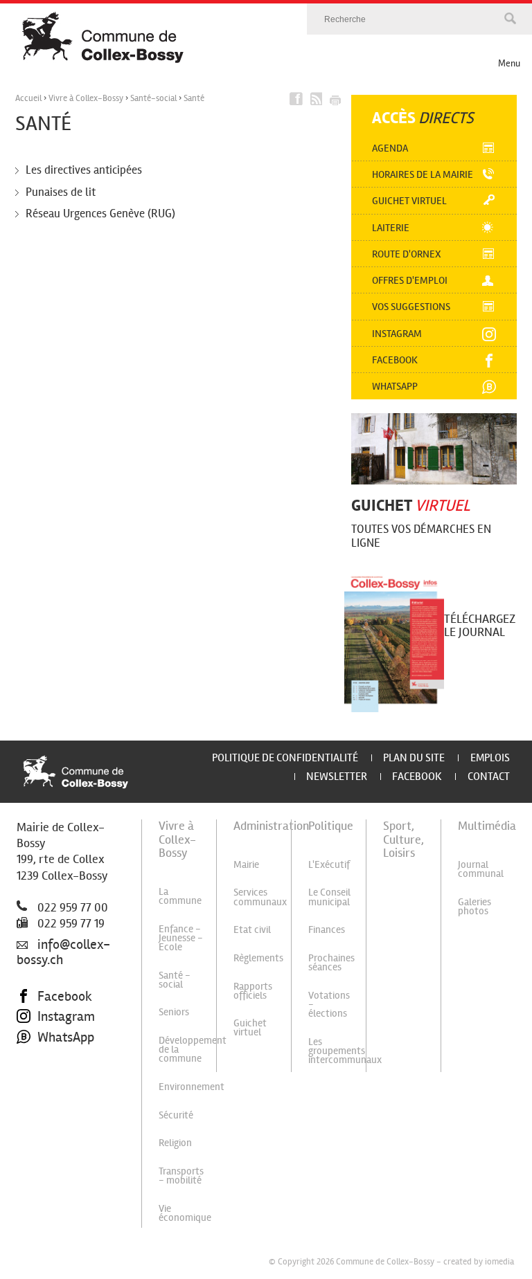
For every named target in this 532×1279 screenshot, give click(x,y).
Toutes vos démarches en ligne (421, 536)
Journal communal (481, 869)
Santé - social (174, 979)
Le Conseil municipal (329, 896)
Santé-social (153, 98)
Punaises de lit (61, 192)
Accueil (28, 98)
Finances (326, 929)
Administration (271, 825)
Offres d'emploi (409, 280)
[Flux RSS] (315, 99)
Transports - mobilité (181, 1175)
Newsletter (336, 776)
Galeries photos (474, 906)
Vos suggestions (411, 306)
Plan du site (414, 757)
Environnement (191, 1086)
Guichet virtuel (409, 200)
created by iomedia (478, 1261)
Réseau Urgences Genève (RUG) (100, 213)
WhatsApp (65, 1037)
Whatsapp (395, 386)
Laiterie (390, 227)
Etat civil (252, 929)
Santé (194, 98)
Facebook (395, 360)
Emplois (490, 757)
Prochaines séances (331, 962)
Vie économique (185, 1213)
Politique (330, 825)
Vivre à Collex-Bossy (85, 98)
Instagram (397, 333)
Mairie (246, 864)
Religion (175, 1142)
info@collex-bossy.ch (63, 952)
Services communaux (260, 896)
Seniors (174, 1012)
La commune (180, 896)
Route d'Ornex (406, 254)
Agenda (390, 148)
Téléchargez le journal (479, 625)
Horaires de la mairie (422, 174)
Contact (489, 776)
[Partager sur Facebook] (296, 99)
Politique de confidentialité (285, 757)
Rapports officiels (252, 990)
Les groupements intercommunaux (345, 1050)
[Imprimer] (335, 99)
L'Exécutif (329, 864)
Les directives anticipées (84, 170)
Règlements (258, 958)
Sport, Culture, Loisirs (403, 839)
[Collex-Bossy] (274, 38)
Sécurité (176, 1115)
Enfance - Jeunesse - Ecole (181, 938)
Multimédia (487, 825)
